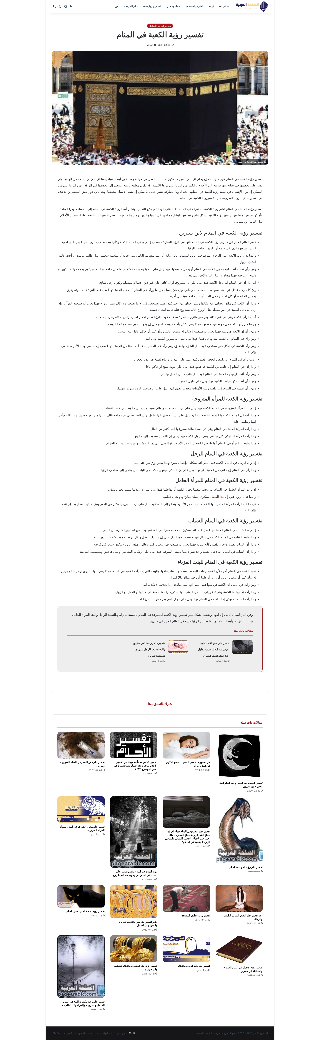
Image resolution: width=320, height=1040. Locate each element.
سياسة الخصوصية (84, 1033)
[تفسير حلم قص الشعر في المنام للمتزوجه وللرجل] (81, 745)
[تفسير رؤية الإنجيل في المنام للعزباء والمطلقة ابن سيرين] (239, 949)
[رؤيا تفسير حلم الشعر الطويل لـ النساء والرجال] (239, 898)
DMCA (56, 1033)
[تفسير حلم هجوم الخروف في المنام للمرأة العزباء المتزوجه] (81, 809)
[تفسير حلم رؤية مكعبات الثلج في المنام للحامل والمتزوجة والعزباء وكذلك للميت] (81, 966)
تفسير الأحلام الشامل (160, 25)
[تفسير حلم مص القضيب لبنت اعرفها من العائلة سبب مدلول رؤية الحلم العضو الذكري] (242, 647)
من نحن (121, 1033)
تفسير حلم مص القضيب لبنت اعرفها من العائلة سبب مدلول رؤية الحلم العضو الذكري (213, 649)
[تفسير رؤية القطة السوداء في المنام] (81, 896)
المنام (228, 463)
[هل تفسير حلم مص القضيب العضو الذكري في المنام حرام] (186, 745)
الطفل (214, 497)
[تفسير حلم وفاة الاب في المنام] (186, 948)
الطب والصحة (196, 6)
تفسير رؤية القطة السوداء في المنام (85, 911)
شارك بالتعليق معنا (160, 704)
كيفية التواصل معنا (105, 1033)
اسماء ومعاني (173, 6)
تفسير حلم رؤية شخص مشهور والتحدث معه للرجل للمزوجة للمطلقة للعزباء (149, 649)
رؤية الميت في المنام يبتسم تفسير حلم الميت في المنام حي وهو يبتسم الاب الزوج (135, 873)
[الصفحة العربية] (252, 6)
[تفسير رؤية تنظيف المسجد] (186, 898)
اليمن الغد (67, 1033)
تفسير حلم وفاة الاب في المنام (194, 965)
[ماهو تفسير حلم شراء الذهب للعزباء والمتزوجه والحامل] (133, 901)
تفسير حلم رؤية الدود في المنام (246, 867)
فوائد (211, 6)
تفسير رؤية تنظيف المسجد (196, 915)
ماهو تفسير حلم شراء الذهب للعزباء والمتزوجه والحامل (138, 923)
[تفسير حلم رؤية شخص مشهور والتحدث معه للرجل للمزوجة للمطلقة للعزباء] (178, 646)
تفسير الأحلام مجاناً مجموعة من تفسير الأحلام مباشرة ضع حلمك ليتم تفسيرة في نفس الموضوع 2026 (135, 765)
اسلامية (225, 6)
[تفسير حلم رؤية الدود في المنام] (239, 830)
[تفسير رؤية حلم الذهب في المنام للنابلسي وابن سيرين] (133, 948)
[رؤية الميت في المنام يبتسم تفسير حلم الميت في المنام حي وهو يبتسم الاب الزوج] (133, 832)
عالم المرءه (132, 6)
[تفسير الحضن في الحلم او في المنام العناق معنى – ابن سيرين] (239, 755)
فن (117, 6)
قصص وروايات (153, 6)
